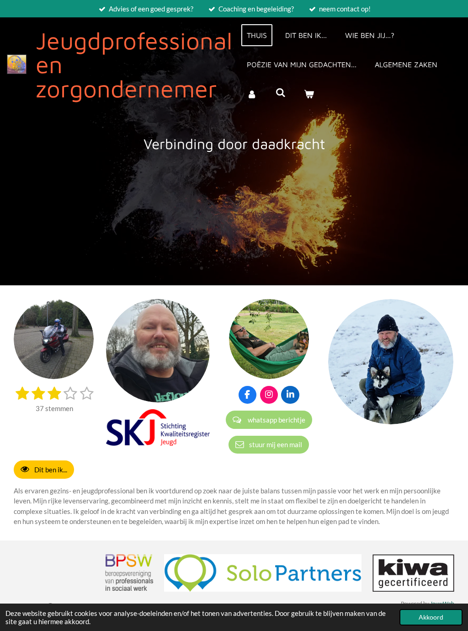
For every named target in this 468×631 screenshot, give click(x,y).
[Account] (251, 94)
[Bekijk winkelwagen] (308, 94)
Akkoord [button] (431, 617)
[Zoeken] (280, 92)
